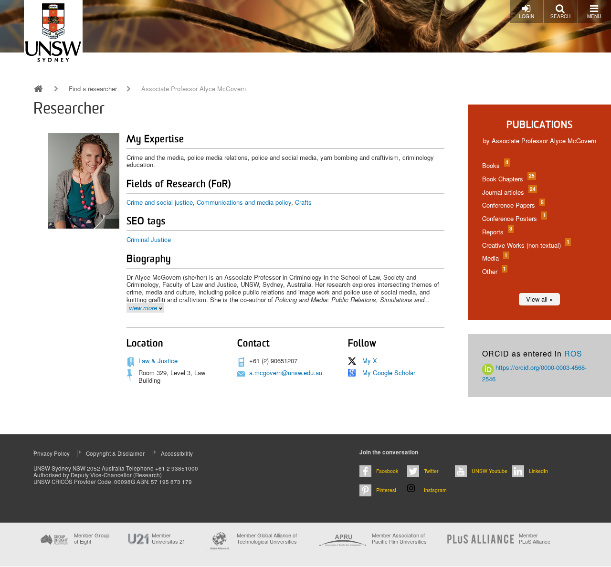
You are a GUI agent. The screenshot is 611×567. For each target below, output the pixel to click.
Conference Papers (512, 205)
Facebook (387, 470)
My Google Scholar (388, 372)
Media (494, 257)
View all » (539, 299)
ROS (573, 353)
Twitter (431, 470)
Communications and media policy (244, 202)
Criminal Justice (148, 239)
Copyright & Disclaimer (115, 453)
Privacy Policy (51, 453)
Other (493, 271)
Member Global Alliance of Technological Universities (267, 538)
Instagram (435, 490)
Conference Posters (513, 218)
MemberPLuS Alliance (534, 538)
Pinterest (386, 490)
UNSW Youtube (489, 470)
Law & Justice (158, 360)
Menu (594, 16)
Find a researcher (93, 89)
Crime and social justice (159, 202)
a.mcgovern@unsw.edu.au (285, 372)
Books (494, 165)
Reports (496, 231)
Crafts (303, 202)
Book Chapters (508, 178)
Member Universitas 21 (168, 538)
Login (526, 16)
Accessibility (177, 453)
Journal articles (508, 192)
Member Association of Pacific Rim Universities (399, 538)
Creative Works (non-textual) (525, 245)
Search (560, 16)
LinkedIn (538, 470)
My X (369, 360)
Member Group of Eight (91, 538)
